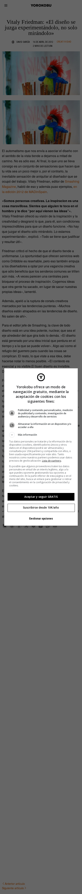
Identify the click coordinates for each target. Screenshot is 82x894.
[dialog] (41, 447)
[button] (41, 435)
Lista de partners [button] (51, 460)
